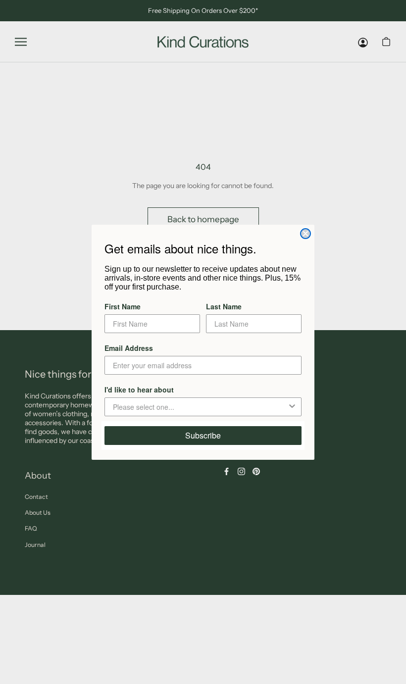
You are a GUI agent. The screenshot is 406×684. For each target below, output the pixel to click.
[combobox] (200, 407)
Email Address (128, 348)
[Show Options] (292, 407)
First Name (122, 306)
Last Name (224, 306)
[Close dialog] (305, 234)
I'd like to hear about (139, 389)
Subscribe (203, 435)
